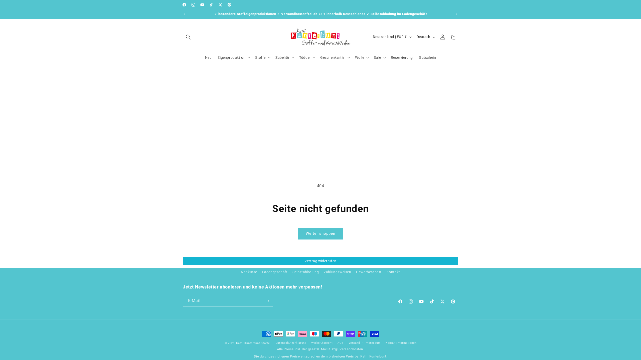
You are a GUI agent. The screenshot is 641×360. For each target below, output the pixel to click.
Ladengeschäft (275, 272)
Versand (354, 342)
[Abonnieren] (267, 301)
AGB (341, 342)
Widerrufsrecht (322, 342)
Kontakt (393, 272)
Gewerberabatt (369, 272)
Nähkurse (249, 272)
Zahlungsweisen (337, 272)
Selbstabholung (305, 272)
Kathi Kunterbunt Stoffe (253, 343)
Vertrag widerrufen (320, 261)
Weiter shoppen (320, 233)
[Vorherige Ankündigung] (184, 14)
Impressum (373, 342)
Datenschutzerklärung (291, 342)
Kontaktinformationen (401, 342)
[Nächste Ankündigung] (456, 14)
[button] (188, 37)
